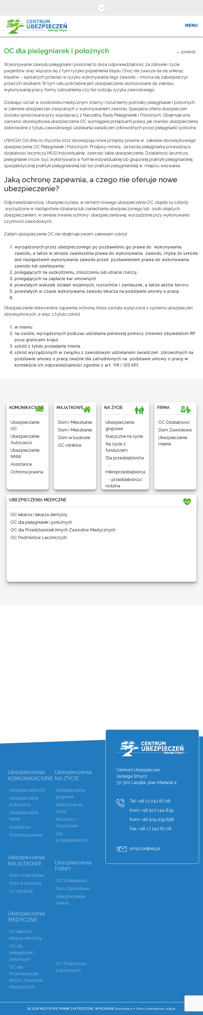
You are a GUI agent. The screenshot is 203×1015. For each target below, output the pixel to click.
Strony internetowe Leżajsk (156, 1009)
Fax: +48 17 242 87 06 (151, 828)
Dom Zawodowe (72, 888)
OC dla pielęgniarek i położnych (21, 953)
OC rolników (21, 891)
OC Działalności (71, 880)
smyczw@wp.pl (145, 848)
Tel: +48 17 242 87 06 (150, 801)
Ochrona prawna (25, 835)
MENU (191, 25)
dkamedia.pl (124, 1009)
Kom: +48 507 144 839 (151, 810)
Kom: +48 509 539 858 (152, 819)
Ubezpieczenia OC (27, 790)
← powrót (186, 51)
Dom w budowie (25, 883)
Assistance (19, 827)
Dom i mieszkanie (26, 875)
